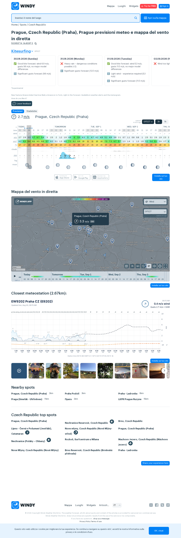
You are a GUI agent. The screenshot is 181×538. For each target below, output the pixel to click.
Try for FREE (150, 6)
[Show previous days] (19, 277)
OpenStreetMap (154, 270)
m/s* (15, 141)
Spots (23, 25)
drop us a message (101, 519)
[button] (35, 43)
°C (16, 145)
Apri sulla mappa (157, 18)
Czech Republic (37, 25)
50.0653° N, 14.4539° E (22, 43)
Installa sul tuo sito (160, 177)
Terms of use (96, 521)
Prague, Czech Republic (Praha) (61, 117)
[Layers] (126, 266)
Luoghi (122, 6)
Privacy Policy (85, 521)
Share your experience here (155, 463)
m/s (27, 117)
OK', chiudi (158, 531)
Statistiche (32, 111)
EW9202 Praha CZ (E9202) (32, 301)
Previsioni (18, 111)
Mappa (110, 6)
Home (14, 25)
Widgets (133, 6)
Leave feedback (24, 103)
